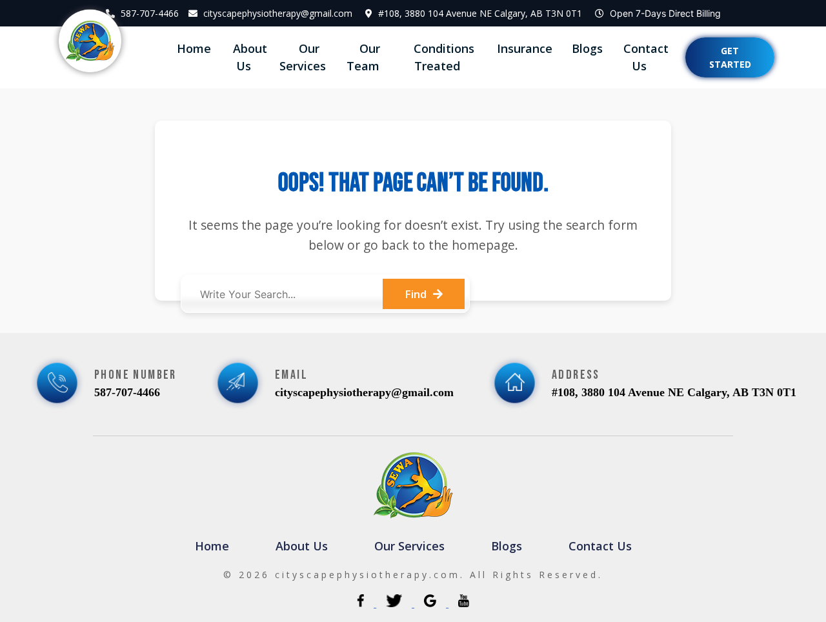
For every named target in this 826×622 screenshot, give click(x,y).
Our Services (302, 57)
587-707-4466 (150, 13)
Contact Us (646, 57)
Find (416, 293)
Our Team (363, 57)
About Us (250, 57)
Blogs (587, 48)
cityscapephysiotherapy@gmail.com (277, 13)
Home (194, 48)
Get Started (730, 57)
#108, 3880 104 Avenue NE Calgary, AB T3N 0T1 (480, 13)
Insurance (524, 48)
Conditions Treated (444, 57)
